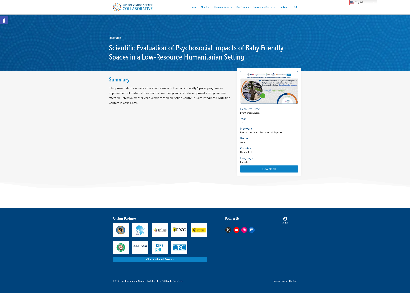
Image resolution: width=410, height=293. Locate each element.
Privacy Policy (280, 281)
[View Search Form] (294, 7)
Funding (283, 7)
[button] (4, 20)
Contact (293, 281)
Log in (285, 222)
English (359, 2)
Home (194, 7)
